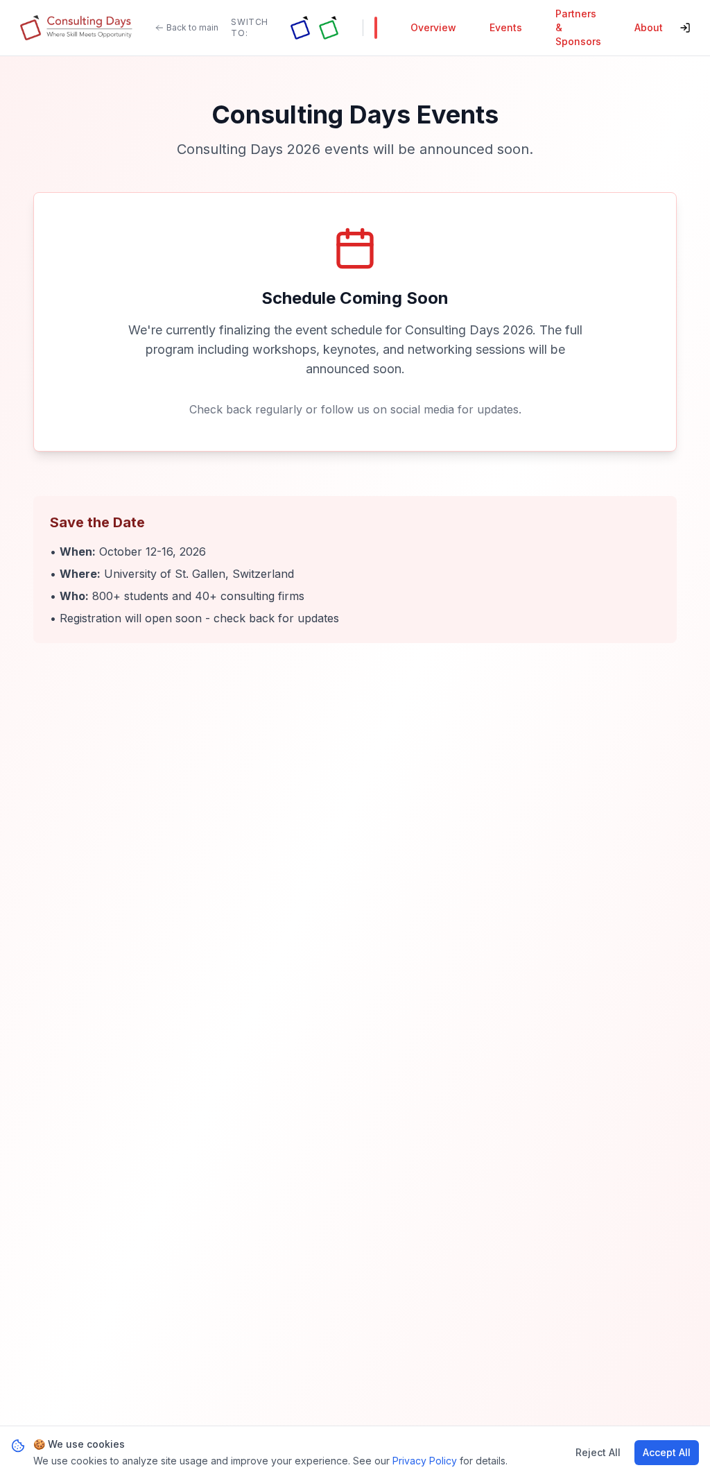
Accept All (667, 1452)
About (648, 27)
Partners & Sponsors (578, 27)
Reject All (598, 1452)
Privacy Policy (424, 1461)
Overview (433, 27)
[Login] (685, 28)
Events (506, 27)
